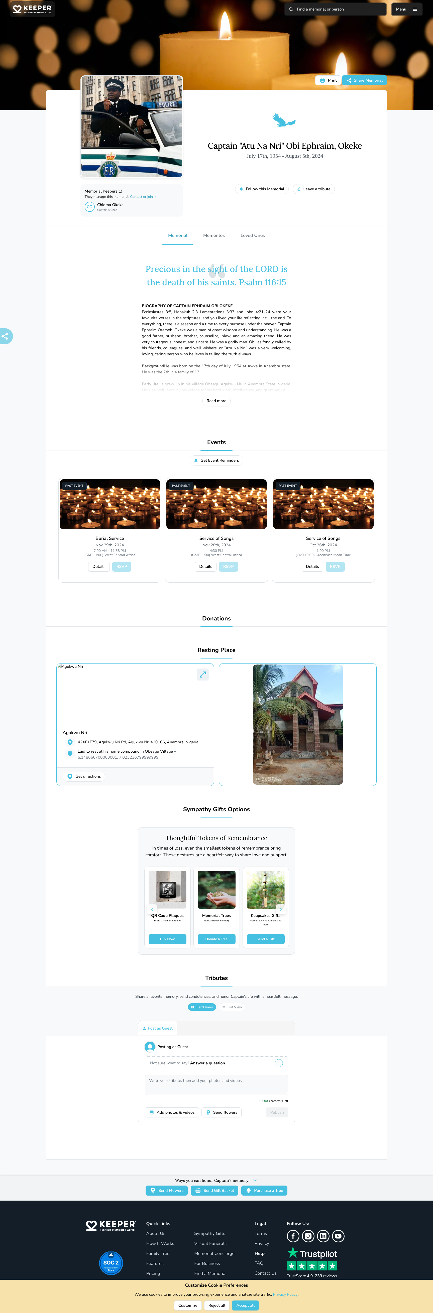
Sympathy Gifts (209, 1234)
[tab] (157, 1028)
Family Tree (157, 1254)
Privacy (262, 1244)
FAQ (259, 1263)
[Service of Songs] (216, 504)
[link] (167, 907)
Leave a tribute (317, 189)
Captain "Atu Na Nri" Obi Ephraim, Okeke (285, 146)
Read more (217, 401)
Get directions (88, 776)
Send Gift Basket (218, 1190)
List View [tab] (235, 1007)
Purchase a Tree (268, 1190)
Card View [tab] (204, 1007)
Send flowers (225, 1112)
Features (155, 1264)
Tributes (216, 978)
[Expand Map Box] (203, 675)
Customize (187, 1305)
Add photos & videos (176, 1112)
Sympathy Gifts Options (216, 809)
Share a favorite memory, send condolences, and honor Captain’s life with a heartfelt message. (216, 996)
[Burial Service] (110, 504)
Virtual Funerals (210, 1244)
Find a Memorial (210, 1274)
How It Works (160, 1244)
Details (98, 566)
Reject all (217, 1305)
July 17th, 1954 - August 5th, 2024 (285, 156)
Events (216, 442)
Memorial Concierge (214, 1254)
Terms (261, 1234)
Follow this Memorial (265, 189)
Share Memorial (368, 80)
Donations (216, 618)
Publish (277, 1112)
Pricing (153, 1274)
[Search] (291, 9)
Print (332, 80)
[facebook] (293, 1236)
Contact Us (266, 1273)
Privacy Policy (285, 1294)
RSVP (122, 566)
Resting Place (216, 650)
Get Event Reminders (219, 460)
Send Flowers (170, 1190)
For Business (207, 1264)
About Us (155, 1234)
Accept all (245, 1305)
